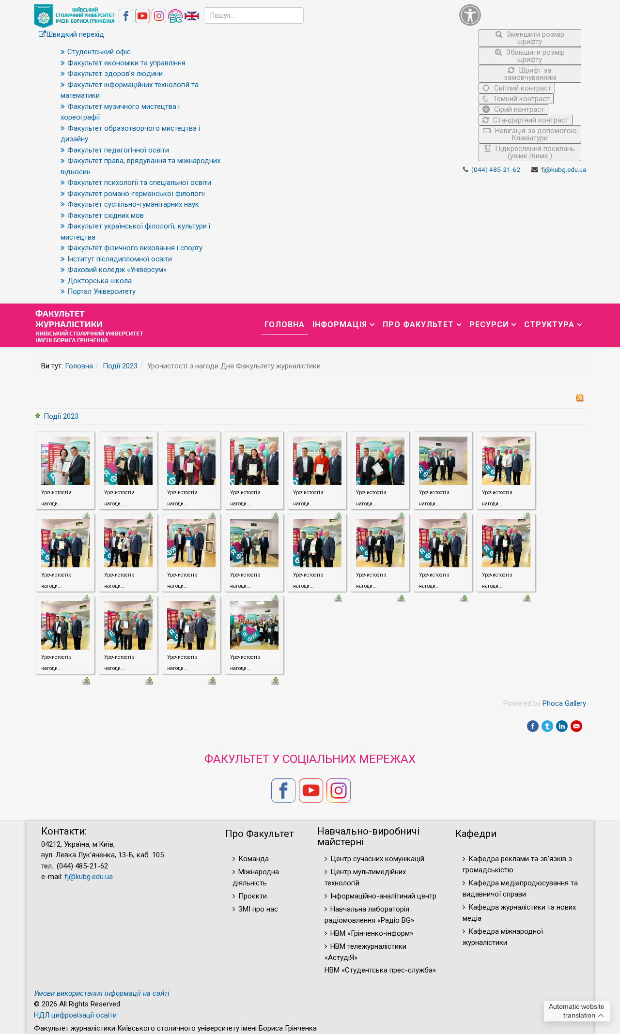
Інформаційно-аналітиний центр (383, 896)
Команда (253, 858)
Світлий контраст (521, 88)
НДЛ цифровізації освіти (75, 1015)
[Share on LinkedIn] (562, 726)
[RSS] (580, 397)
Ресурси (489, 324)
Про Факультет (418, 324)
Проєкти (252, 896)
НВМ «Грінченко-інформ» (371, 933)
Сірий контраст (518, 109)
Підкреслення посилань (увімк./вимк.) (534, 152)
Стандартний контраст (530, 120)
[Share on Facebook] (533, 726)
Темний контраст (520, 98)
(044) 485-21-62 (495, 169)
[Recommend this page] (576, 726)
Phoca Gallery (564, 703)
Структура (549, 324)
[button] (520, 15)
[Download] (337, 597)
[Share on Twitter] (547, 726)
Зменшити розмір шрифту (534, 38)
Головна (284, 324)
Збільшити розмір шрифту (534, 56)
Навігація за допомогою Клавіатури (535, 134)
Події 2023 (120, 366)
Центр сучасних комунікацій (377, 858)
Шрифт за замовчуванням (530, 74)
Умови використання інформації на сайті (102, 993)
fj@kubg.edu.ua (563, 169)
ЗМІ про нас (258, 909)
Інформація (339, 324)
